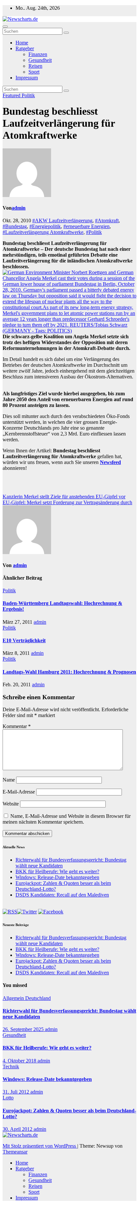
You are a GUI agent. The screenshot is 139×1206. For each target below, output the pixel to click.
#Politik (94, 232)
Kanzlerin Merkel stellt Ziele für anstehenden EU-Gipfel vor (64, 496)
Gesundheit (40, 60)
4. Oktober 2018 (20, 1060)
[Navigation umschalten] (5, 27)
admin (19, 208)
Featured (12, 95)
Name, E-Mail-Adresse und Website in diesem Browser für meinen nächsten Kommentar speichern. (67, 819)
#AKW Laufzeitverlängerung (62, 220)
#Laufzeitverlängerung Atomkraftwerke (43, 232)
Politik (28, 95)
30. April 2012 (18, 1129)
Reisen (35, 66)
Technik (11, 1066)
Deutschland (38, 998)
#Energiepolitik (45, 226)
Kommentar (17, 726)
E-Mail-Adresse (19, 791)
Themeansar (15, 1151)
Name (9, 780)
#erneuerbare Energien (86, 226)
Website (11, 803)
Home (22, 42)
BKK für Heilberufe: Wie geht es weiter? (57, 871)
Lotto (8, 1097)
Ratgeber (25, 48)
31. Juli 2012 (16, 1092)
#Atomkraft (107, 220)
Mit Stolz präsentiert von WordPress (40, 1146)
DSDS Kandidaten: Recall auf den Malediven (62, 895)
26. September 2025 (24, 1029)
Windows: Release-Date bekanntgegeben (57, 877)
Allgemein (14, 998)
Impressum (27, 77)
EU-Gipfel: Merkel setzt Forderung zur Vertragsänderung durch (67, 502)
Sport (33, 72)
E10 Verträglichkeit (24, 640)
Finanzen (37, 54)
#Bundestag (15, 226)
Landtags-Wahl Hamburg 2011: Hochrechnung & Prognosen (69, 672)
